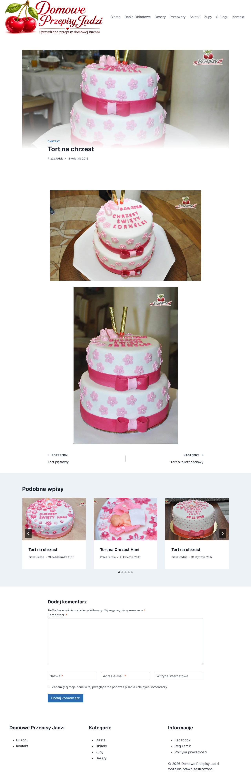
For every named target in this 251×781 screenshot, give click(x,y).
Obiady (101, 746)
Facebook (182, 740)
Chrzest (54, 141)
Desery (160, 17)
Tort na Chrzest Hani (119, 549)
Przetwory (178, 17)
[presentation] (54, 519)
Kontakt (238, 17)
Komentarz (57, 615)
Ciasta (115, 17)
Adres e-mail (114, 676)
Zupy (208, 17)
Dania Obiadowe (138, 17)
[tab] (119, 572)
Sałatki (195, 17)
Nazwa (56, 676)
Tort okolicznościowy (186, 459)
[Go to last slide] (28, 533)
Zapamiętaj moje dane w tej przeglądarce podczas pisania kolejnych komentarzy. (110, 687)
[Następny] (222, 533)
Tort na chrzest (42, 549)
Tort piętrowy (58, 459)
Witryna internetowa (172, 676)
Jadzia (59, 158)
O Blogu (222, 17)
